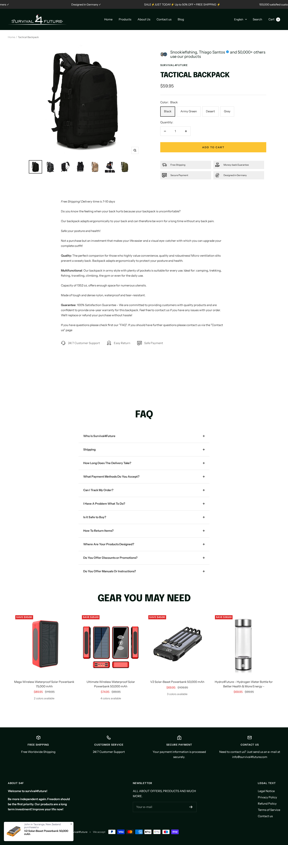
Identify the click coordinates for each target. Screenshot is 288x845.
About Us (144, 19)
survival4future (174, 65)
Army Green (188, 111)
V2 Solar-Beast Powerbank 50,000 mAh (177, 682)
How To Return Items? (98, 530)
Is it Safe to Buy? (94, 517)
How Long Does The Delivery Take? (107, 463)
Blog (181, 19)
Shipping (89, 449)
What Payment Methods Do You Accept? (111, 476)
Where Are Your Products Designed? (108, 544)
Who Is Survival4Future (99, 436)
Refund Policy (267, 803)
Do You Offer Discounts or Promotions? (110, 558)
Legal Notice (266, 791)
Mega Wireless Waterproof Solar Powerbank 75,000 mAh (44, 684)
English (238, 19)
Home (108, 19)
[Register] (191, 807)
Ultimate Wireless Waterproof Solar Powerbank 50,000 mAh (111, 684)
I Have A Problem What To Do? (104, 503)
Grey (227, 111)
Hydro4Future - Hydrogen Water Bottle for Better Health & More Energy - (244, 684)
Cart (273, 19)
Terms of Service (269, 810)
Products (125, 19)
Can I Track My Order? (98, 490)
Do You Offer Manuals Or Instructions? (109, 571)
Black (167, 111)
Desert (210, 111)
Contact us (164, 19)
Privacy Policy (267, 797)
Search (257, 19)
